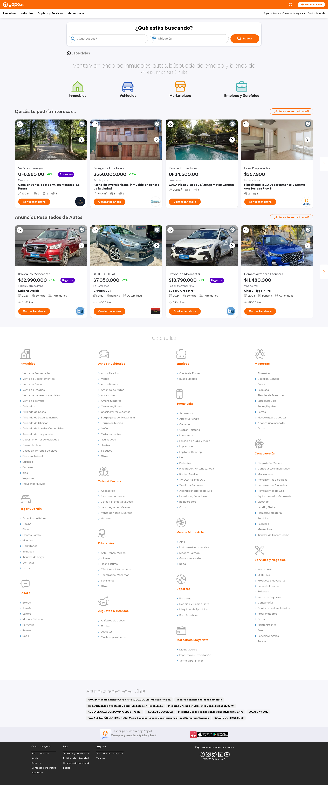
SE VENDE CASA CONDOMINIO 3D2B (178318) (114, 711)
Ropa (26, 636)
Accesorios (108, 395)
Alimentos (264, 373)
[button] (81, 139)
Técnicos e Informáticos (116, 569)
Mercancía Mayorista (192, 640)
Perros (262, 412)
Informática (186, 435)
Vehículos (27, 13)
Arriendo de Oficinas (35, 423)
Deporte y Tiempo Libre (194, 604)
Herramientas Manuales (272, 485)
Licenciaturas (109, 564)
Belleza (25, 593)
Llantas (105, 445)
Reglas (66, 767)
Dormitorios (30, 546)
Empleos (182, 364)
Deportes (183, 589)
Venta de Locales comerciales (41, 395)
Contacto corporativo (43, 767)
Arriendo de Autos (112, 390)
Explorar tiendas (272, 13)
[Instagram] (208, 754)
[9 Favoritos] (95, 230)
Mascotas (262, 364)
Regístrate (37, 772)
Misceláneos (265, 474)
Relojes (27, 630)
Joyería (27, 608)
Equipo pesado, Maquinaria (118, 417)
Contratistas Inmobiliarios (274, 468)
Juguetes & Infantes (113, 611)
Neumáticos (108, 439)
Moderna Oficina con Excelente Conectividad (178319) (201, 705)
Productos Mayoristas (271, 580)
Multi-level (264, 575)
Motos (105, 379)
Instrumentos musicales (194, 547)
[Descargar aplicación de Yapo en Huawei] (193, 735)
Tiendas (100, 758)
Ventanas (29, 562)
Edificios (28, 462)
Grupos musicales (190, 558)
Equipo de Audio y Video (194, 441)
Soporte (36, 763)
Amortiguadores (111, 401)
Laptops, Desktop (190, 452)
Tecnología (184, 404)
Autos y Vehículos (111, 364)
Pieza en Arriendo (33, 456)
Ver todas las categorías (110, 753)
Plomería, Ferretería (270, 513)
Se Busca (106, 450)
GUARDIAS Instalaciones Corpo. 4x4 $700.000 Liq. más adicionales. (129, 699)
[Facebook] (202, 754)
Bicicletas (185, 598)
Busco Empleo (188, 379)
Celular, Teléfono (189, 430)
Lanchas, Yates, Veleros (115, 507)
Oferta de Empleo (190, 373)
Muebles (28, 540)
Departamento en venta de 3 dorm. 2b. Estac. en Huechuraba (125, 705)
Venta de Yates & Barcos (116, 513)
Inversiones (265, 569)
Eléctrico (263, 501)
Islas (25, 473)
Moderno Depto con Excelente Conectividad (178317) (210, 711)
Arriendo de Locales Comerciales (43, 428)
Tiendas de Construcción (273, 535)
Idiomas (106, 558)
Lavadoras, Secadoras (193, 496)
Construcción (265, 453)
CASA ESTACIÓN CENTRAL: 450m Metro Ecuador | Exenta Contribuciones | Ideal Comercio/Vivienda (148, 717)
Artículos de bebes (113, 620)
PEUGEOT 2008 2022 (160, 711)
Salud (261, 630)
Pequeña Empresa (269, 586)
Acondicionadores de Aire (195, 491)
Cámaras (184, 424)
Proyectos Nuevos (34, 484)
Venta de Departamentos (39, 379)
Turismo (263, 641)
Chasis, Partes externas (115, 412)
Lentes (27, 613)
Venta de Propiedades (37, 373)
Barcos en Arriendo (113, 496)
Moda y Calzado (33, 619)
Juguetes (107, 631)
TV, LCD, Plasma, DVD (192, 479)
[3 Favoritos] (246, 124)
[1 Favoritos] (170, 230)
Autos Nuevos (110, 384)
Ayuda (34, 758)
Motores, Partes (111, 434)
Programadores (267, 613)
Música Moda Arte (190, 532)
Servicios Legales (268, 636)
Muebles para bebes (113, 637)
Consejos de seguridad (294, 13)
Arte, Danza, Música (113, 553)
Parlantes (185, 463)
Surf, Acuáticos (188, 615)
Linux (182, 457)
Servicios (263, 518)
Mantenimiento (267, 529)
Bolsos (27, 602)
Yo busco (107, 518)
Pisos (26, 529)
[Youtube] (227, 754)
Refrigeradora (187, 501)
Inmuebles (9, 13)
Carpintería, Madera (270, 463)
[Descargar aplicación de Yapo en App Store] (205, 734)
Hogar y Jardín (31, 509)
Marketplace (76, 13)
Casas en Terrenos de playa (40, 450)
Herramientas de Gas (271, 491)
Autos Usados (110, 373)
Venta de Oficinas (34, 390)
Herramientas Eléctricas (272, 479)
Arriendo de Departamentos (40, 417)
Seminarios (107, 580)
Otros (26, 568)
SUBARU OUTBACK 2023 (229, 717)
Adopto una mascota (271, 423)
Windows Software (191, 485)
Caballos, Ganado (269, 379)
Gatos (261, 384)
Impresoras (186, 446)
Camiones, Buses (111, 406)
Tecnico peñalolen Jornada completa (199, 699)
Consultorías (266, 602)
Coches (106, 626)
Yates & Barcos (109, 481)
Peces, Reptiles (267, 406)
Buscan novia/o (267, 401)
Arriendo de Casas (34, 412)
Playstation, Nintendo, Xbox (196, 468)
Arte (182, 542)
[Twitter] (214, 754)
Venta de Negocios (269, 597)
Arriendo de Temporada (38, 434)
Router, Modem (189, 474)
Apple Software (189, 418)
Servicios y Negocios (270, 560)
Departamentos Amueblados (41, 439)
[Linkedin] (221, 754)
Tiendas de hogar (33, 557)
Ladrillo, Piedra (267, 507)
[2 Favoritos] (170, 124)
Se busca (28, 551)
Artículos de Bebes (34, 518)
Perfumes (28, 625)
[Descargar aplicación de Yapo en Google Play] (220, 734)
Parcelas (28, 467)
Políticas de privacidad (76, 758)
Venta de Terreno (34, 401)
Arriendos (29, 406)
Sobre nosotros (40, 753)
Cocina (27, 524)
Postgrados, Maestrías (115, 575)
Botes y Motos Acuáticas (117, 501)
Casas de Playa (32, 445)
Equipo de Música (112, 423)
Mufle (104, 428)
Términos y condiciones (76, 753)
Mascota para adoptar (272, 417)
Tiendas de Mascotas (271, 395)
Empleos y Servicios (50, 13)
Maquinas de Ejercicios (193, 609)
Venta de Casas (32, 384)
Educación (106, 543)
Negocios (28, 478)
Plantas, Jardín (32, 535)
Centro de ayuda (316, 13)
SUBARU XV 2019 (258, 711)
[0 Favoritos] (20, 124)
